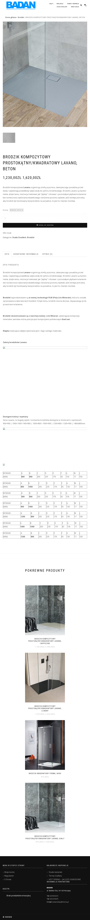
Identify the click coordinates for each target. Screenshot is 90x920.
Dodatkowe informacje (25, 254)
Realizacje (60, 3)
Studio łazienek (55, 872)
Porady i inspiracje (73, 3)
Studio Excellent (62, 7)
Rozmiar (5, 210)
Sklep (51, 3)
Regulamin (9, 875)
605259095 (54, 899)
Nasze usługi (75, 7)
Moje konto (9, 872)
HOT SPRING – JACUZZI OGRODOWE (65, 879)
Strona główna (10, 17)
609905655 (54, 896)
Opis (7, 254)
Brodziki (21, 17)
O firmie (7, 879)
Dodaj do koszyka (46, 225)
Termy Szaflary (55, 875)
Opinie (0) (47, 254)
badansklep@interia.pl (60, 902)
